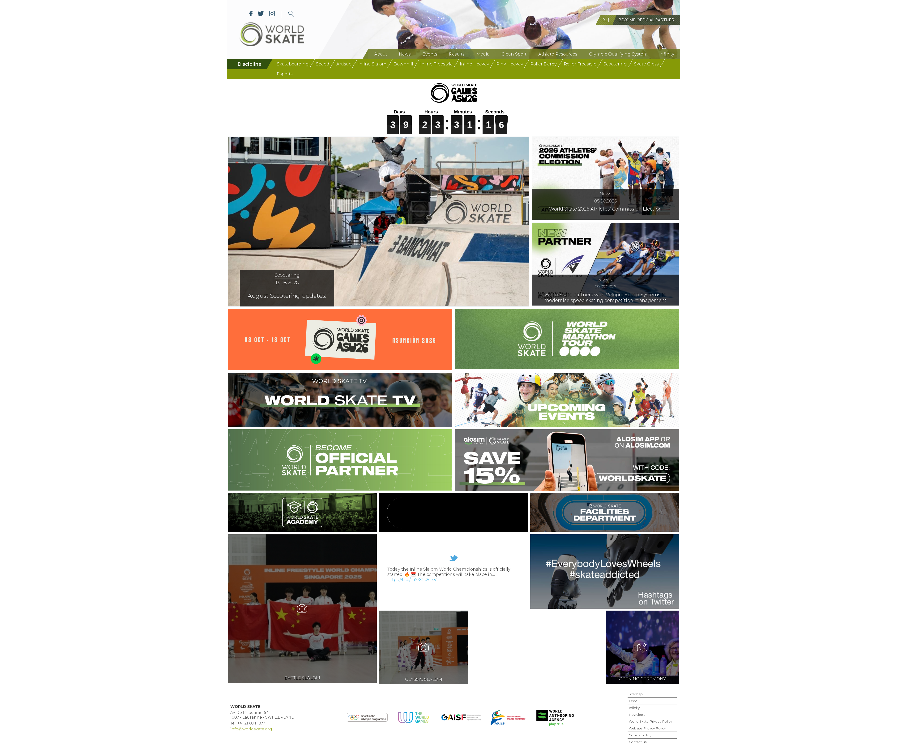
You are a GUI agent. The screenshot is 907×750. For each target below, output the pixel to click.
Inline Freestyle (436, 64)
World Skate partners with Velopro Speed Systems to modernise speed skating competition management (605, 297)
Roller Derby (543, 64)
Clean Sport (513, 54)
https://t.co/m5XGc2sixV (411, 579)
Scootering (615, 64)
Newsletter (638, 714)
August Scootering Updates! (287, 295)
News (405, 54)
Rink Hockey (509, 64)
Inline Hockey (474, 64)
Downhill (403, 64)
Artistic (343, 64)
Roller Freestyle (580, 64)
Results (457, 54)
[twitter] (261, 14)
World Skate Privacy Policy (650, 721)
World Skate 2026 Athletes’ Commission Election (605, 209)
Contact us (637, 742)
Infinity (666, 54)
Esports (285, 74)
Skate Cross (646, 64)
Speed (322, 64)
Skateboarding (293, 64)
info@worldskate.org (251, 729)
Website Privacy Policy (647, 728)
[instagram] (272, 14)
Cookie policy (640, 735)
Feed (633, 701)
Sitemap (636, 694)
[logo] (291, 14)
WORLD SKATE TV (339, 380)
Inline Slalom (372, 64)
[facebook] (251, 14)
